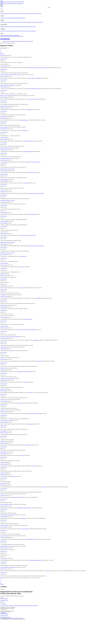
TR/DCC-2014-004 (3, 338)
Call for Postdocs (30, 41)
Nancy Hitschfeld (28, 109)
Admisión (15, 17)
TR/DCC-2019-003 (3, 160)
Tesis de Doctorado (20, 22)
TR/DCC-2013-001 (3, 474)
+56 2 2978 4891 (3, 603)
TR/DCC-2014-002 (3, 359)
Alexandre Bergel (23, 287)
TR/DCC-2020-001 (3, 149)
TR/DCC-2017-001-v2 (4, 128)
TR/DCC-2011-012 (3, 558)
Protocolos (33, 22)
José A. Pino (26, 182)
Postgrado (8, 1)
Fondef (20, 41)
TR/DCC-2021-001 (3, 118)
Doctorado (12, 22)
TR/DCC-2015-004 (3, 310)
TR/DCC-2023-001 (3, 86)
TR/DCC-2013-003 (3, 453)
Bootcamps (17, 26)
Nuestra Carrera (6, 17)
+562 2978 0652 (3, 612)
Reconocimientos (22, 13)
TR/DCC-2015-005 (3, 296)
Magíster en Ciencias (7, 22)
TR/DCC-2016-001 (3, 268)
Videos (13, 35)
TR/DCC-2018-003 (3, 223)
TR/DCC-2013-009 (3, 390)
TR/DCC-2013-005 (3, 432)
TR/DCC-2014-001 (3, 369)
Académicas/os (14, 13)
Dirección (5, 13)
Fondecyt (17, 41)
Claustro (24, 22)
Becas (15, 22)
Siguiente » (2, 53)
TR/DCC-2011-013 (3, 551)
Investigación (19, 1)
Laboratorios (9, 41)
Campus (26, 13)
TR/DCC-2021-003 (3, 97)
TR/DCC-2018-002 (3, 233)
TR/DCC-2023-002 (3, 76)
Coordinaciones (9, 13)
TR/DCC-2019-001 (3, 191)
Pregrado (5, 1)
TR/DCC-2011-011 (3, 572)
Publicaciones (13, 41)
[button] (1, 6)
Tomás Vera (30, 67)
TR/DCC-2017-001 (3, 254)
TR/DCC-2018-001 (3, 247)
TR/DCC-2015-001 (3, 327)
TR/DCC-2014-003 (3, 348)
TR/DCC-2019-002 (3, 181)
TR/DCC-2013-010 (3, 380)
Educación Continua (13, 1)
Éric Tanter (39, 88)
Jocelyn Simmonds (41, 67)
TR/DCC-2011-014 (3, 537)
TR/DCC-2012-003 (3, 506)
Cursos (20, 26)
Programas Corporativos (26, 26)
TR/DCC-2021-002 (3, 107)
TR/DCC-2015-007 (3, 275)
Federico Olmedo (34, 88)
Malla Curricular (11, 17)
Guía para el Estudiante (38, 22)
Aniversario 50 (16, 35)
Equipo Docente (28, 22)
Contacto (1, 2)
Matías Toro (29, 88)
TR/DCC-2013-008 (3, 401)
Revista (10, 35)
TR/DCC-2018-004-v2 (4, 170)
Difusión (22, 1)
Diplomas (13, 26)
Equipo (18, 13)
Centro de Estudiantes (31, 13)
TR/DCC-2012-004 (3, 495)
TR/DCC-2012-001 (3, 530)
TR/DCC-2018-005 (3, 202)
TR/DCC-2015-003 (3, 317)
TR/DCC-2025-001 (3, 55)
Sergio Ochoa (47, 67)
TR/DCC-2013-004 (3, 443)
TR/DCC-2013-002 (3, 464)
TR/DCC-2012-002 (3, 516)
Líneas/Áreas (4, 41)
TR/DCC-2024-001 (3, 65)
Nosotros (1, 1)
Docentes (31, 26)
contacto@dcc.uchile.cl (4, 615)
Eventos (7, 35)
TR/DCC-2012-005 (3, 485)
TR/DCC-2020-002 (3, 139)
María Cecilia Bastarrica (31, 78)
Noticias (4, 35)
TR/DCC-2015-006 (3, 289)
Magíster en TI (9, 26)
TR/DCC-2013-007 (3, 411)
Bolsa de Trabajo (38, 13)
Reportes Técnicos (25, 41)
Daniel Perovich (35, 67)
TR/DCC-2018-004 (3, 212)
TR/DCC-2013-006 (3, 422)
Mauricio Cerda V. (31, 151)
